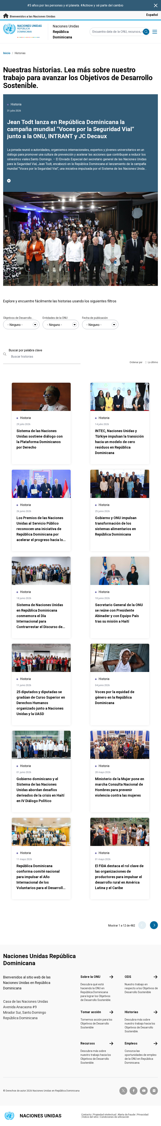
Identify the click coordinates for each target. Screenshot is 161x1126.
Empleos (131, 1043)
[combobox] (21, 324)
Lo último (153, 362)
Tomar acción (90, 1012)
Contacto (86, 1114)
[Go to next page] (154, 925)
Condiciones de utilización (114, 1117)
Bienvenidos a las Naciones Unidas (32, 16)
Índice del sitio (90, 1117)
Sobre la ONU (90, 977)
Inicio (6, 53)
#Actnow (87, 5)
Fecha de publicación (95, 317)
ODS (128, 977)
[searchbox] (21, 325)
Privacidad (142, 1114)
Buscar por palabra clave (25, 350)
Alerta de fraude (126, 1114)
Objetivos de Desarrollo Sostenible (17, 318)
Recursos (87, 1043)
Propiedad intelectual (104, 1114)
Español (152, 15)
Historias (131, 1012)
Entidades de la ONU (55, 317)
